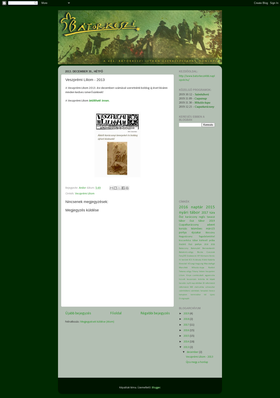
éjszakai (196, 232)
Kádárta (211, 260)
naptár (197, 207)
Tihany (195, 271)
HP (198, 256)
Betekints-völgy (186, 252)
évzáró (182, 244)
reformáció (210, 283)
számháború (184, 291)
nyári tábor (189, 212)
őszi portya (194, 244)
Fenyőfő (182, 256)
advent (211, 225)
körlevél (203, 240)
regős (202, 217)
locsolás (182, 283)
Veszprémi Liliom (84, 193)
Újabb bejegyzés (78, 313)
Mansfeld (183, 268)
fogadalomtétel (207, 236)
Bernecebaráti (208, 248)
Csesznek (211, 252)
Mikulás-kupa (198, 268)
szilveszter (210, 287)
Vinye (188, 275)
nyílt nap (191, 283)
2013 (186, 347)
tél (205, 295)
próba (212, 240)
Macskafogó (209, 264)
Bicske (200, 252)
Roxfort (211, 268)
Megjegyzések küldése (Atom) (97, 321)
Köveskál (183, 264)
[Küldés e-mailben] (111, 188)
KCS (190, 260)
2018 (213, 244)
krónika (201, 279)
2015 (210, 207)
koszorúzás (192, 279)
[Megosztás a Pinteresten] (127, 188)
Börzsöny (210, 233)
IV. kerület (183, 260)
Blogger (156, 387)
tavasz (212, 291)
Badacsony (183, 248)
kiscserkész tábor (188, 240)
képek (212, 279)
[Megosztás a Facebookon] (123, 188)
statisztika (199, 287)
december (193, 352)
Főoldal (116, 313)
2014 (206, 244)
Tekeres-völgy (185, 271)
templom (183, 295)
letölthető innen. (99, 100)
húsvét (182, 279)
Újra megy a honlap (197, 362)
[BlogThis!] (115, 188)
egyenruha (210, 275)
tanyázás (204, 291)
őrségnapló (184, 299)
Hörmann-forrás (207, 256)
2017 (204, 212)
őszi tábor (197, 221)
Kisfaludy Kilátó (200, 260)
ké (207, 279)
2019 (212, 221)
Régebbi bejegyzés (155, 313)
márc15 (210, 228)
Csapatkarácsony (189, 225)
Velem (202, 271)
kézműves (196, 228)
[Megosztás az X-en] (119, 188)
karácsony (191, 217)
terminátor (196, 295)
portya (183, 232)
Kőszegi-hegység (195, 264)
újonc (212, 295)
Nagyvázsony (185, 236)
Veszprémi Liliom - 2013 (199, 357)
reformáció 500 (186, 287)
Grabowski (192, 256)
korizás (183, 228)
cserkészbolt (198, 275)
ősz (181, 217)
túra (212, 212)
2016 (183, 207)
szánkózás (195, 291)
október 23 (200, 283)
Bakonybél (195, 248)
